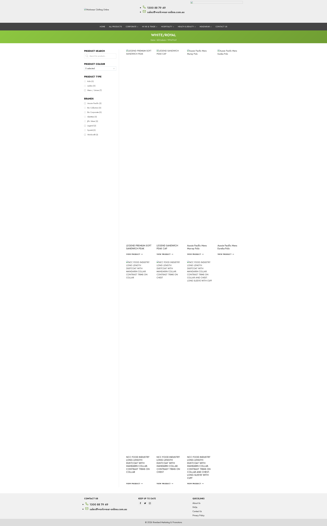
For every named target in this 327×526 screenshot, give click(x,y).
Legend (91, 125)
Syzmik (91, 130)
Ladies (91, 85)
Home (102, 26)
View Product (133, 254)
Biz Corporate (94, 112)
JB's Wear (92, 121)
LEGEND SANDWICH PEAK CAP (167, 247)
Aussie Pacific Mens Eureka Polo (227, 247)
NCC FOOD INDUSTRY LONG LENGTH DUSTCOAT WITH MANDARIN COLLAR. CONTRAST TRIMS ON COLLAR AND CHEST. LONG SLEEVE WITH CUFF (199, 467)
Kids (90, 81)
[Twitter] (145, 503)
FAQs (194, 507)
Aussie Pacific (94, 103)
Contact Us (221, 26)
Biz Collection (94, 107)
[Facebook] (140, 503)
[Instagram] (150, 503)
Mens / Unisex (94, 90)
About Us (196, 503)
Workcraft (92, 134)
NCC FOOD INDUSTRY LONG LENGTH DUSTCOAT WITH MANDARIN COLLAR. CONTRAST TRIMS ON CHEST (168, 464)
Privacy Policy (198, 515)
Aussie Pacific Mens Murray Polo (197, 247)
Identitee (92, 116)
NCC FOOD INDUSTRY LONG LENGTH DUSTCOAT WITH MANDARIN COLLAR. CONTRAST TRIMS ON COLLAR (138, 464)
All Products (115, 26)
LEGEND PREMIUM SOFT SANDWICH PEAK (138, 247)
